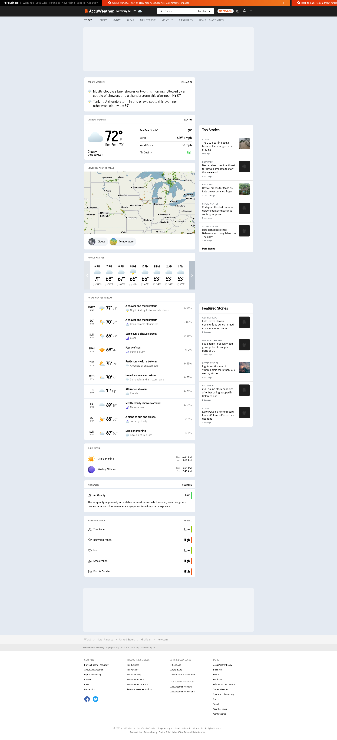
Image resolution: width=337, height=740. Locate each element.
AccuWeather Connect (137, 684)
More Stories (208, 248)
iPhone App (175, 665)
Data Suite (41, 3)
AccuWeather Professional (182, 691)
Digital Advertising (92, 674)
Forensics (54, 3)
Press (86, 684)
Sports (216, 699)
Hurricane (217, 679)
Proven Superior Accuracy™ (96, 665)
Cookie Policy (165, 732)
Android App (176, 669)
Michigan (146, 639)
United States (127, 639)
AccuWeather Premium (181, 686)
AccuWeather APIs (135, 679)
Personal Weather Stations (139, 689)
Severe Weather (220, 689)
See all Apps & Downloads (182, 674)
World (87, 639)
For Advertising (134, 674)
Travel (216, 704)
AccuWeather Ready (222, 665)
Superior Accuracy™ (88, 3)
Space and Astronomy (223, 694)
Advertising (68, 3)
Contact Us (89, 689)
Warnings (28, 3)
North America (105, 639)
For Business (11, 3)
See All (188, 520)
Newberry (162, 639)
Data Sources (199, 732)
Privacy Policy (151, 732)
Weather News (220, 709)
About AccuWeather (93, 669)
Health (216, 674)
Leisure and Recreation (224, 684)
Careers (87, 679)
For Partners (132, 669)
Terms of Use (136, 732)
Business (217, 669)
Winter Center (219, 714)
